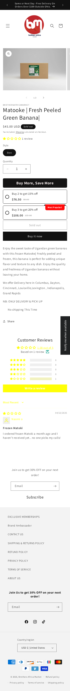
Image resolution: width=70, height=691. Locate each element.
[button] (8, 26)
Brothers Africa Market (29, 676)
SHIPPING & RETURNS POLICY (26, 543)
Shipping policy (56, 682)
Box (11, 153)
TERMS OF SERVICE (19, 569)
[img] (12, 413)
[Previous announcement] (7, 5)
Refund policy (53, 676)
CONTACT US (15, 534)
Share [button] (11, 321)
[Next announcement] (63, 5)
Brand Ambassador (20, 525)
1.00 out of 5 (45, 347)
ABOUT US (14, 578)
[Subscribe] (55, 486)
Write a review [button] (35, 388)
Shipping (20, 132)
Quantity (8, 161)
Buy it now (35, 236)
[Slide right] (43, 97)
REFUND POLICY (18, 552)
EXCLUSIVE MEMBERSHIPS (24, 516)
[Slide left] (26, 97)
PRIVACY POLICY (18, 560)
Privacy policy (17, 682)
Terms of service (36, 682)
